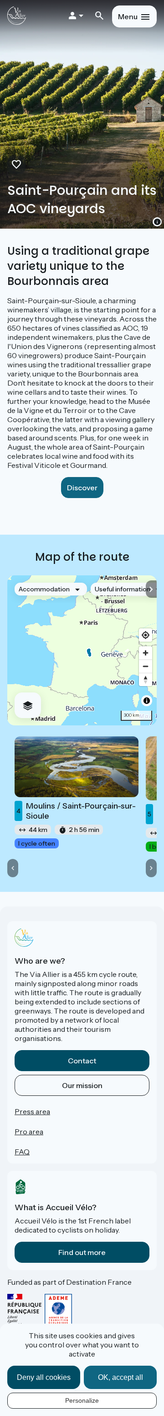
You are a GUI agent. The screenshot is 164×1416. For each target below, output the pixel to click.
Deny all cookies (44, 1377)
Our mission (82, 1085)
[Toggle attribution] (146, 700)
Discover (82, 487)
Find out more (82, 1252)
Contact (82, 1060)
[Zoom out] (145, 666)
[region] (82, 650)
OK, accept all (120, 1377)
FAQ (22, 1151)
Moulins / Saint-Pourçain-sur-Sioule (76, 811)
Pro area (29, 1131)
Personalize (82, 1400)
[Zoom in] (145, 653)
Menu (128, 16)
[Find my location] (145, 635)
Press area (32, 1111)
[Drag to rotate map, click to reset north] (145, 679)
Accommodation (44, 589)
